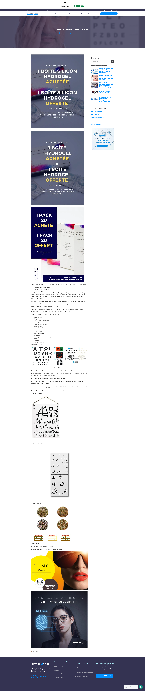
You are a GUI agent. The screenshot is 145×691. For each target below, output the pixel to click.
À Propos (82, 13)
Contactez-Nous (93, 13)
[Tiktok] (36, 676)
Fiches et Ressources (70, 13)
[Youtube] (40, 676)
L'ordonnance (95, 114)
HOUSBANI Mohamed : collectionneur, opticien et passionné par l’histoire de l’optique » (106, 85)
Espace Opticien (96, 111)
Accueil (50, 13)
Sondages (94, 121)
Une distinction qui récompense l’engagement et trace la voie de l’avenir (106, 99)
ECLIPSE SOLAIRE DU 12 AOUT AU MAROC (105, 92)
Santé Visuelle (96, 124)
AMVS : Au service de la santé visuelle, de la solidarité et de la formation (106, 70)
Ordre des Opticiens (97, 118)
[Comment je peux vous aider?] (141, 687)
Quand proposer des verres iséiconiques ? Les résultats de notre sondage (106, 78)
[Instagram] (44, 676)
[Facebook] (32, 676)
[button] (104, 10)
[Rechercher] (112, 61)
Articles (57, 13)
